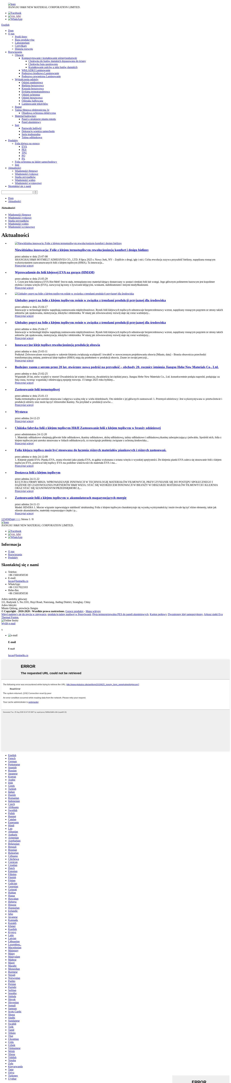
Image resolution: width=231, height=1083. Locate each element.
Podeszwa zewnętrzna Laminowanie (41, 76)
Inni (17, 125)
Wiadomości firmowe (26, 170)
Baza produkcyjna (24, 39)
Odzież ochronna (31, 94)
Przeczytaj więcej (24, 265)
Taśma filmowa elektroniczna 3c (32, 109)
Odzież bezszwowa (32, 97)
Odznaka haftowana (32, 100)
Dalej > (13, 519)
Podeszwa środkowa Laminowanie (40, 73)
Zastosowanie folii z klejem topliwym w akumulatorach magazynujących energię (70, 497)
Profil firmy (21, 36)
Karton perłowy (158, 614)
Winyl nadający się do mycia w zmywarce (23, 614)
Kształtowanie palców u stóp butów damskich (52, 67)
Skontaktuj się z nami (19, 186)
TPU (24, 152)
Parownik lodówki (31, 128)
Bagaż (18, 106)
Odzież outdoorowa (32, 82)
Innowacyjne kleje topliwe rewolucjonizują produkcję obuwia (57, 345)
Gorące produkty (74, 611)
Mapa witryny (93, 611)
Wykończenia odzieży (26, 79)
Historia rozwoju (24, 48)
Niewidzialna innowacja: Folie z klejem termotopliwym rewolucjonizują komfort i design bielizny (82, 250)
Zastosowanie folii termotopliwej (37, 389)
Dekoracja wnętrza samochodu (38, 131)
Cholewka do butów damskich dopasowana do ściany (57, 61)
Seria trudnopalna (31, 134)
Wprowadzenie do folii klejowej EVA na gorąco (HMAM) (54, 272)
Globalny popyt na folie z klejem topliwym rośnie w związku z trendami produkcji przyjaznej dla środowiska (90, 300)
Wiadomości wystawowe (28, 183)
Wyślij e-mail (8, 623)
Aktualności (14, 167)
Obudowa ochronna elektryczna (39, 113)
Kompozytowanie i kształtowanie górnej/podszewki (49, 58)
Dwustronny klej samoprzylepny (185, 614)
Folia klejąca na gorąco (27, 143)
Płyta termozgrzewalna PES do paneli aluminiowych (120, 614)
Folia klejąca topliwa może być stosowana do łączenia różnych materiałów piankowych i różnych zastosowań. (90, 450)
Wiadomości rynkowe (26, 174)
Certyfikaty (21, 45)
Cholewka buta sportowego (43, 64)
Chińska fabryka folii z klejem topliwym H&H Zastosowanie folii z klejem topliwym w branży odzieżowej (88, 428)
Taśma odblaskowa (32, 137)
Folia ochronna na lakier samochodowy (36, 161)
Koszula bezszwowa (33, 88)
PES (24, 149)
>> (18, 519)
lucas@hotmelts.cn (18, 581)
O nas (11, 33)
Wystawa (21, 411)
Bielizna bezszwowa (33, 85)
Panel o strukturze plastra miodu (39, 119)
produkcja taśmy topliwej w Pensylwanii (69, 614)
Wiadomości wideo (25, 180)
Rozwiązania (15, 52)
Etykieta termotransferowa (36, 91)
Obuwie (19, 55)
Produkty (13, 140)
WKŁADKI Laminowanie (36, 70)
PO (23, 155)
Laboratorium (22, 42)
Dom (11, 30)
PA (23, 158)
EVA (24, 146)
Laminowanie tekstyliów (35, 103)
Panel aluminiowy (31, 122)
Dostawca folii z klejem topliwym (37, 472)
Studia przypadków (25, 177)
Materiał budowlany (25, 116)
